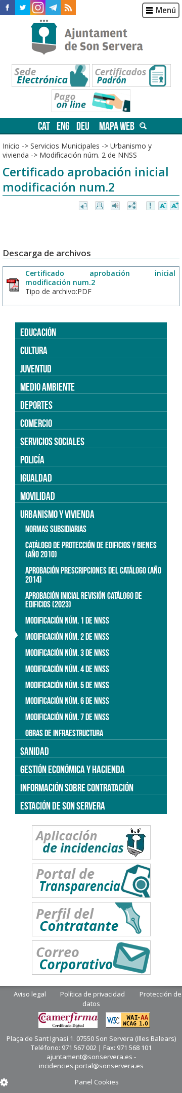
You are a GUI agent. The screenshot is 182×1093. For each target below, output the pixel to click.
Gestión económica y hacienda (72, 769)
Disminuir (163, 206)
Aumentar (174, 206)
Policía (32, 459)
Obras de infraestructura (64, 733)
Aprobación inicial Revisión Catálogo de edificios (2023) (83, 600)
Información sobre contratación (76, 787)
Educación (38, 332)
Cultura (34, 350)
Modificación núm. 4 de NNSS (67, 669)
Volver (84, 206)
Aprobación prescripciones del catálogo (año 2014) (93, 575)
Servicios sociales (52, 441)
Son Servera (91, 38)
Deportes (36, 405)
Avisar (151, 206)
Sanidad (34, 751)
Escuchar (116, 206)
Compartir (133, 206)
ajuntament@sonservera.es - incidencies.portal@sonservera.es (91, 1061)
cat (44, 126)
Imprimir (100, 206)
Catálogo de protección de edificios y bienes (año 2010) (91, 549)
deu (82, 126)
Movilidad (37, 496)
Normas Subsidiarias (55, 529)
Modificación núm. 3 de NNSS (67, 653)
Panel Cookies (97, 1081)
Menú (166, 10)
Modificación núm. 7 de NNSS (67, 717)
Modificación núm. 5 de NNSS (67, 685)
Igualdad (36, 478)
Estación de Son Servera (62, 806)
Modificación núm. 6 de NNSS (67, 701)
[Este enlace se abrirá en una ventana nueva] (7, 7)
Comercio (36, 423)
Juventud (36, 368)
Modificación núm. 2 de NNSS (67, 637)
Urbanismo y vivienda (57, 514)
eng (63, 126)
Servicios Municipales (65, 146)
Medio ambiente (47, 387)
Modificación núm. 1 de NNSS (67, 620)
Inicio (11, 146)
